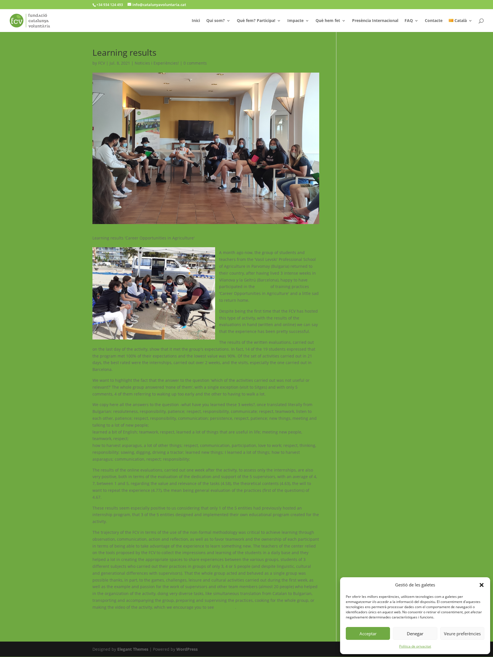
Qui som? (215, 21)
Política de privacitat (415, 646)
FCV (101, 63)
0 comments (195, 63)
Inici (196, 21)
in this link (225, 607)
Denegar (415, 633)
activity (262, 286)
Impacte (295, 21)
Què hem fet (328, 21)
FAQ (409, 21)
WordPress (187, 649)
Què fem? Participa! (256, 21)
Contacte (434, 21)
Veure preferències (462, 633)
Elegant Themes (132, 649)
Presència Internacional (375, 21)
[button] (481, 585)
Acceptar (368, 633)
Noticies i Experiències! (157, 63)
